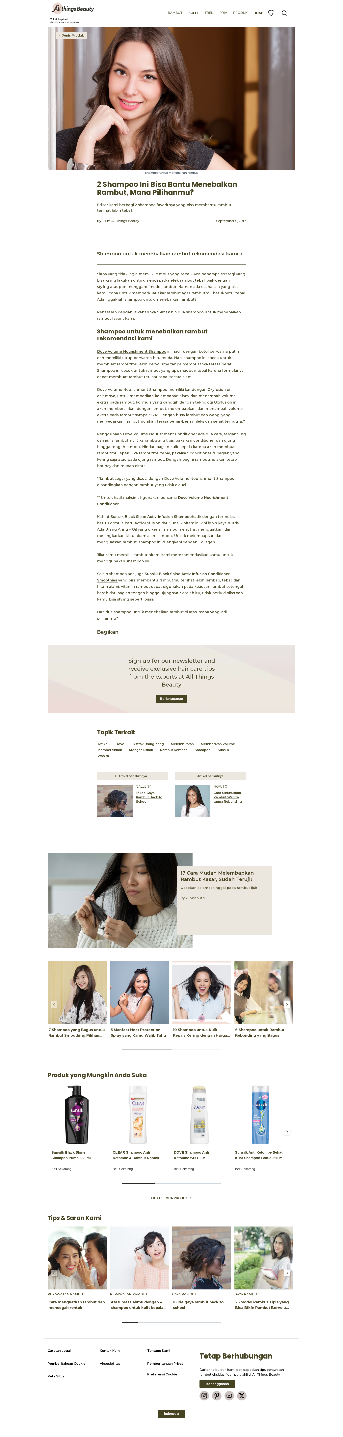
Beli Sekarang (61, 1169)
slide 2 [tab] (171, 1183)
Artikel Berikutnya (210, 776)
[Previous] (54, 1004)
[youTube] (229, 1395)
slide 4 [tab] (180, 1322)
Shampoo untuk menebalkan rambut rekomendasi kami (168, 254)
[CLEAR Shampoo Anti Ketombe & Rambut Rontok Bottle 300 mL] (138, 1115)
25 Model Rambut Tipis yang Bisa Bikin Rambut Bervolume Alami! (263, 1307)
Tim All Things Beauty (121, 221)
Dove (120, 744)
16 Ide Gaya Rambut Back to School (149, 797)
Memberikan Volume (218, 744)
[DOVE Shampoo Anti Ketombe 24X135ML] (199, 1115)
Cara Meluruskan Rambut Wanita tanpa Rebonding (228, 797)
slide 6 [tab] (213, 1322)
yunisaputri (195, 898)
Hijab (258, 13)
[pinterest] (217, 1395)
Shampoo (203, 750)
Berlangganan (171, 699)
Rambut (175, 13)
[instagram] (204, 1395)
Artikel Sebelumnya (133, 776)
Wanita (103, 756)
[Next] (287, 1004)
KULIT (193, 13)
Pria (223, 13)
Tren (209, 13)
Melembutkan (182, 744)
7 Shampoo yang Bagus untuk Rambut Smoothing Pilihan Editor (76, 1035)
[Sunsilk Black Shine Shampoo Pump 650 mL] (77, 1115)
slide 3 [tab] (204, 1183)
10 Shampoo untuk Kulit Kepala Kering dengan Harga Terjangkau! (200, 1035)
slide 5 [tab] (196, 1322)
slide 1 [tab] (138, 1183)
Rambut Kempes (174, 750)
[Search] (284, 13)
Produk (240, 13)
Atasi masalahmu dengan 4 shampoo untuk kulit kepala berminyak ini (137, 1307)
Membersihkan (109, 750)
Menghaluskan (141, 750)
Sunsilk (223, 750)
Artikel (102, 744)
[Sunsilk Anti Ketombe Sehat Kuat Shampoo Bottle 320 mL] (260, 1115)
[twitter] (242, 1395)
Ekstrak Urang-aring (147, 744)
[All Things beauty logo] (73, 8)
